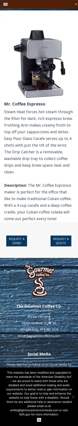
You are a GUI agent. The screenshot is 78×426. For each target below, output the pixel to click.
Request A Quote (61, 241)
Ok (39, 419)
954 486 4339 (49, 329)
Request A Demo (17, 241)
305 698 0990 (29, 329)
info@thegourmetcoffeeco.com (39, 336)
